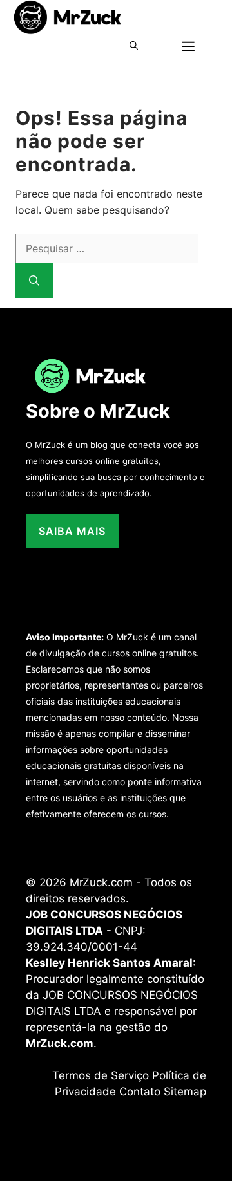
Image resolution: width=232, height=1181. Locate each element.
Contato (139, 1091)
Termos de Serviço (100, 1075)
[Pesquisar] (34, 280)
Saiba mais (72, 531)
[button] (137, 45)
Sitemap (185, 1091)
